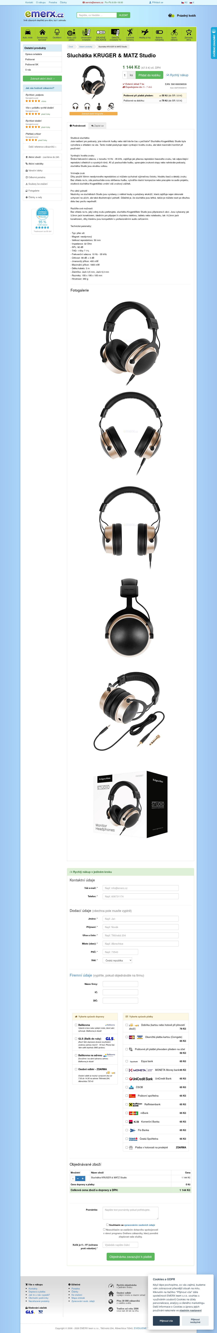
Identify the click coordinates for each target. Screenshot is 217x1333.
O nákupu (41, 2)
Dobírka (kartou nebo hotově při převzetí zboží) (157, 1026)
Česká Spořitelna (162, 1138)
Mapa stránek (78, 1297)
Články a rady (35, 197)
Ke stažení (77, 1294)
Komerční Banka (163, 1121)
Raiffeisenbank (165, 1104)
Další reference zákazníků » (42, 146)
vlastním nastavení (190, 1310)
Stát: (94, 960)
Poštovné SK (31, 64)
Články (63, 2)
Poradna (53, 2)
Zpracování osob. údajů (83, 1301)
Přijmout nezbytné (195, 1321)
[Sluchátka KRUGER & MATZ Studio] (93, 81)
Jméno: (93, 918)
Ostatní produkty (85, 46)
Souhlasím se (131, 1224)
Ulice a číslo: (90, 935)
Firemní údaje (107, 975)
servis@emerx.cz (94, 2)
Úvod (71, 46)
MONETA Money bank (170, 1069)
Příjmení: (92, 927)
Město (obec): (90, 943)
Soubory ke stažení (38, 183)
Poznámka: (92, 1209)
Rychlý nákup (178, 75)
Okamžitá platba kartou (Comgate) (165, 1038)
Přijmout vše (166, 1320)
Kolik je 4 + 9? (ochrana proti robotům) (85, 1246)
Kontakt (29, 2)
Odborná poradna (36, 177)
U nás (28, 69)
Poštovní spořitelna (161, 1095)
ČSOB (160, 1087)
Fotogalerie (33, 190)
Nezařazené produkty (39, 1301)
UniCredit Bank (170, 1078)
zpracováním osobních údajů (139, 1224)
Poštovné (30, 59)
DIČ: (95, 1000)
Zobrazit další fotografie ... (93, 113)
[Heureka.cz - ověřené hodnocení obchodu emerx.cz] (42, 220)
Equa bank (163, 1061)
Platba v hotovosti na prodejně (160, 1147)
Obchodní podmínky (38, 1297)
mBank (163, 1113)
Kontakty (33, 1288)
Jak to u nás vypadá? (39, 1294)
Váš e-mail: (91, 888)
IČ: (96, 992)
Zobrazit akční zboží (42, 78)
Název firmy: (91, 984)
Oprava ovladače (33, 54)
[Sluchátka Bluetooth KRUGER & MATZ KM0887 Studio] (75, 106)
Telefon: (93, 896)
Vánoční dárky (35, 170)
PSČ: (94, 951)
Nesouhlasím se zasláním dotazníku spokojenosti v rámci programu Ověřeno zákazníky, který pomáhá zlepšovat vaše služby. (130, 1233)
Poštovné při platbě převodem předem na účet (160, 1051)
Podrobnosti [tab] (79, 125)
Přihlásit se (157, 2)
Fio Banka (161, 1130)
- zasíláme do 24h (43, 157)
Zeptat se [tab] (99, 125)
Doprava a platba (37, 1291)
